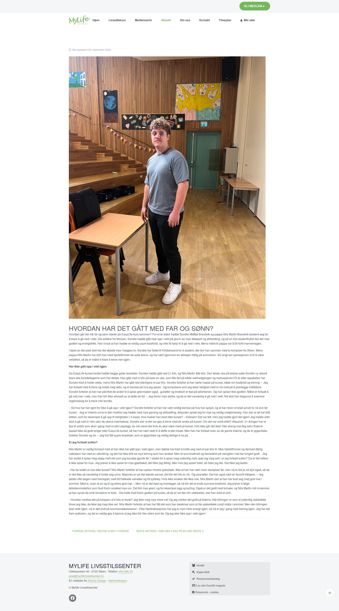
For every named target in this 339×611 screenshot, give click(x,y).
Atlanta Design (97, 580)
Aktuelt (166, 20)
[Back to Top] (329, 592)
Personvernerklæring (208, 578)
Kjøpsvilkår (203, 572)
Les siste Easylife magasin (210, 585)
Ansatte (200, 565)
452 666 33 (126, 571)
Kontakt (204, 20)
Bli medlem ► (254, 6)
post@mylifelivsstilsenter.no (86, 576)
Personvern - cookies (207, 592)
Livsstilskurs (117, 20)
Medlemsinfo (143, 20)
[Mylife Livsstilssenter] (79, 20)
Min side (249, 20)
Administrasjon (117, 580)
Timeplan (225, 20)
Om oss (185, 20)
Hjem (96, 20)
